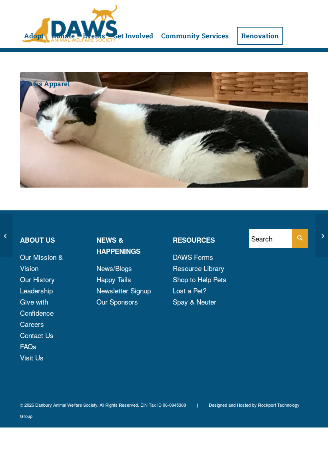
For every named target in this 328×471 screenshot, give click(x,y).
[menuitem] (34, 24)
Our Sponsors (117, 302)
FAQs (28, 346)
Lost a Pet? (189, 290)
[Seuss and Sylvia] (322, 235)
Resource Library (198, 268)
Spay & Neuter (194, 302)
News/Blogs (114, 268)
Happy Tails (113, 279)
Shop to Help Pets (199, 279)
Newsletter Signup (123, 290)
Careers (32, 324)
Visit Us (32, 357)
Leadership (36, 290)
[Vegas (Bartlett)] (6, 235)
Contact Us (37, 335)
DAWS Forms (193, 257)
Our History (37, 279)
